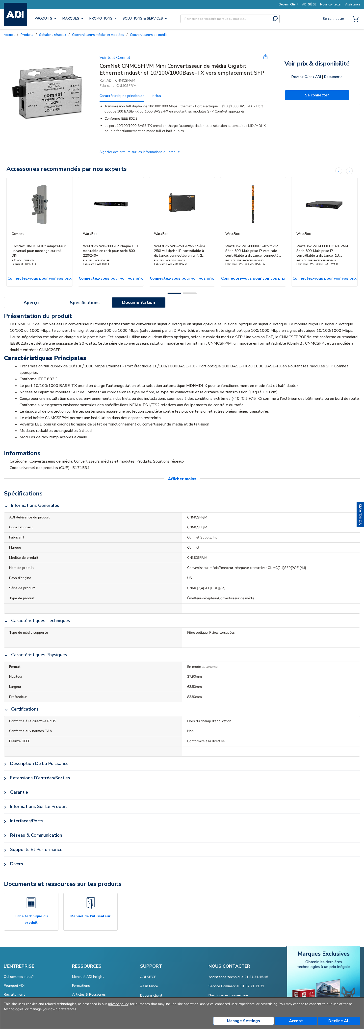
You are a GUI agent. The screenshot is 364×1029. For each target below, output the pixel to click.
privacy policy (118, 1004)
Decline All (339, 1021)
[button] (360, 514)
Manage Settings (243, 1021)
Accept (296, 1021)
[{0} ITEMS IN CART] (357, 19)
